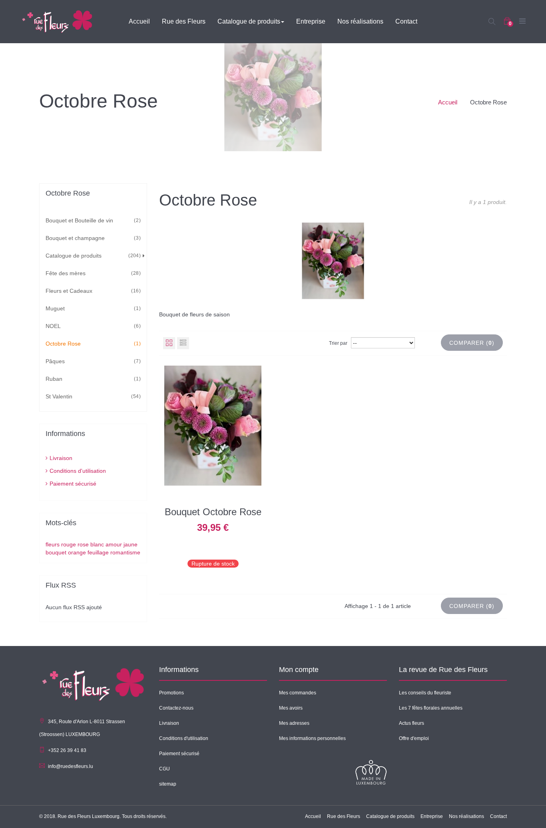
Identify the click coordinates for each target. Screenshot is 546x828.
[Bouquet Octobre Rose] (213, 425)
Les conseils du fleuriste (425, 693)
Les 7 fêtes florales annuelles (430, 708)
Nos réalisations (466, 816)
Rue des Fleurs (343, 816)
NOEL (92, 326)
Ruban (92, 379)
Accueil (447, 102)
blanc (98, 544)
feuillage (99, 552)
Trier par (338, 343)
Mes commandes (297, 693)
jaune (130, 544)
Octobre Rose (92, 343)
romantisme (125, 552)
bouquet (57, 552)
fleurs (53, 544)
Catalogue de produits (92, 255)
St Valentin (92, 396)
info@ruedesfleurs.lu (70, 766)
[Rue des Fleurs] (57, 21)
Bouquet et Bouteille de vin (92, 220)
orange (78, 552)
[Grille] (169, 343)
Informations (65, 434)
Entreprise (431, 816)
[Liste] (183, 343)
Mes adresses (294, 723)
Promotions (171, 693)
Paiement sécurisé (73, 483)
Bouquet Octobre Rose (213, 511)
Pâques (92, 361)
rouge (69, 544)
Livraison (61, 458)
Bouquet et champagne (92, 238)
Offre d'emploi (414, 738)
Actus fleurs (411, 723)
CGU (164, 769)
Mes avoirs (291, 708)
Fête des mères (92, 273)
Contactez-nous (176, 708)
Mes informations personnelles (312, 738)
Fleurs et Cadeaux (92, 291)
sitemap (167, 784)
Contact (498, 816)
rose (84, 544)
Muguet (92, 308)
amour (115, 544)
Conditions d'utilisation (78, 471)
